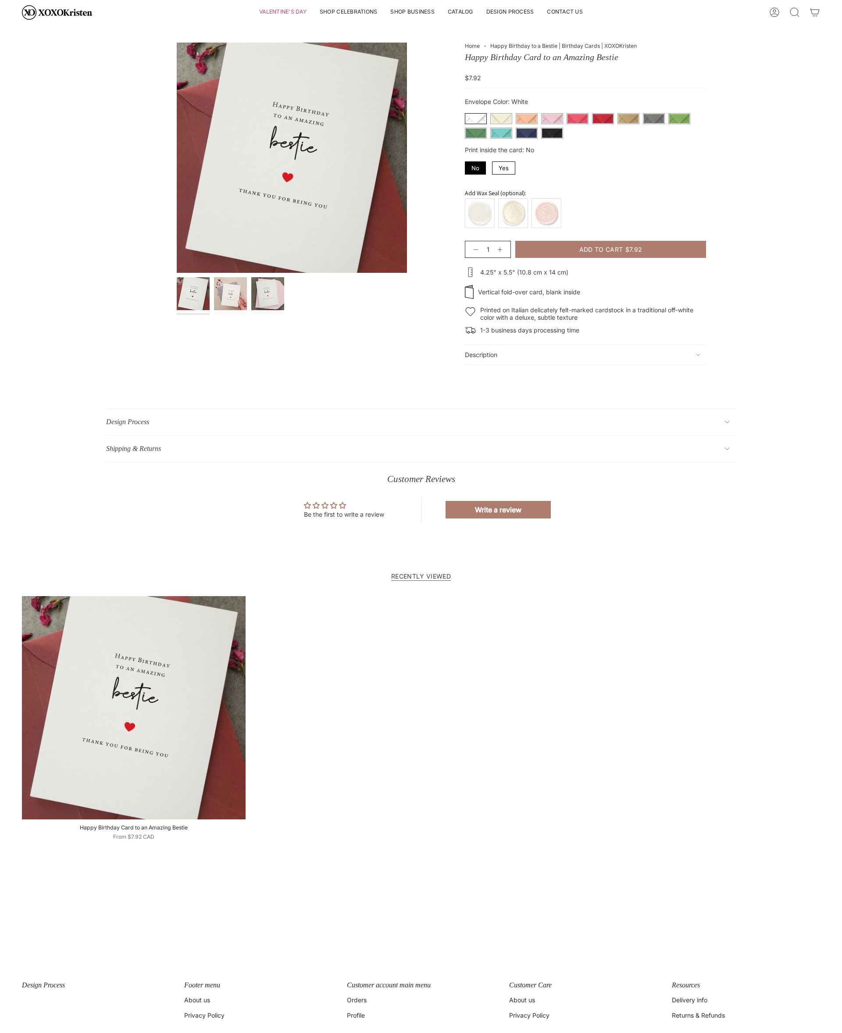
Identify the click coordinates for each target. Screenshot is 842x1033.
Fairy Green (679, 118)
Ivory (501, 118)
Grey (654, 118)
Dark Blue (527, 133)
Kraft (628, 118)
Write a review (498, 509)
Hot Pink (578, 118)
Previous (177, 158)
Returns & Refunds (698, 1015)
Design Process (127, 421)
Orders (357, 1000)
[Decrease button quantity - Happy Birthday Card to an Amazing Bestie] (474, 249)
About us (197, 1000)
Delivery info (689, 1000)
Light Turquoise (501, 133)
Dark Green (476, 133)
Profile (356, 1015)
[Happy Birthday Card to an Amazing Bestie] (134, 708)
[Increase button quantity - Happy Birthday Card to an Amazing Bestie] (501, 249)
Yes (504, 166)
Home (472, 46)
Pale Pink (552, 118)
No (475, 166)
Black (552, 133)
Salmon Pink (527, 118)
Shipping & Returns (133, 448)
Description (481, 354)
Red (603, 118)
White (476, 118)
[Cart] (815, 12)
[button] (283, 12)
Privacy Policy (204, 1015)
